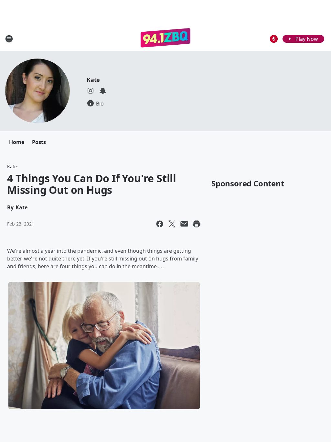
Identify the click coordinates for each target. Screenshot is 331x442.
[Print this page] (196, 223)
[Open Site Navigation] (9, 39)
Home (16, 142)
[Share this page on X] (171, 223)
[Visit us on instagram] (90, 90)
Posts (39, 142)
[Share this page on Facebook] (159, 223)
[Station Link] (166, 38)
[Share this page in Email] (184, 223)
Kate (93, 79)
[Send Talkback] (274, 39)
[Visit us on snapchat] (103, 90)
